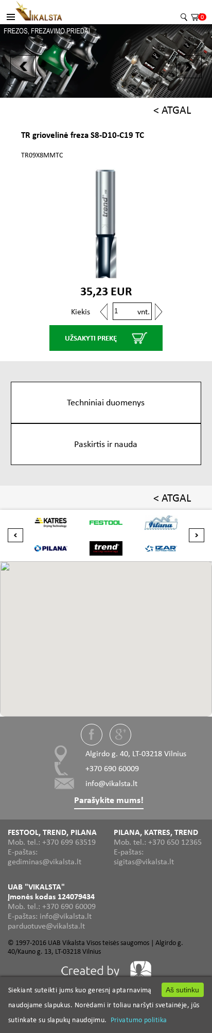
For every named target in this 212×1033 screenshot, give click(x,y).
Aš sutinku (182, 990)
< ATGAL (172, 110)
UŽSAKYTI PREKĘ (91, 338)
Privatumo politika (139, 1019)
